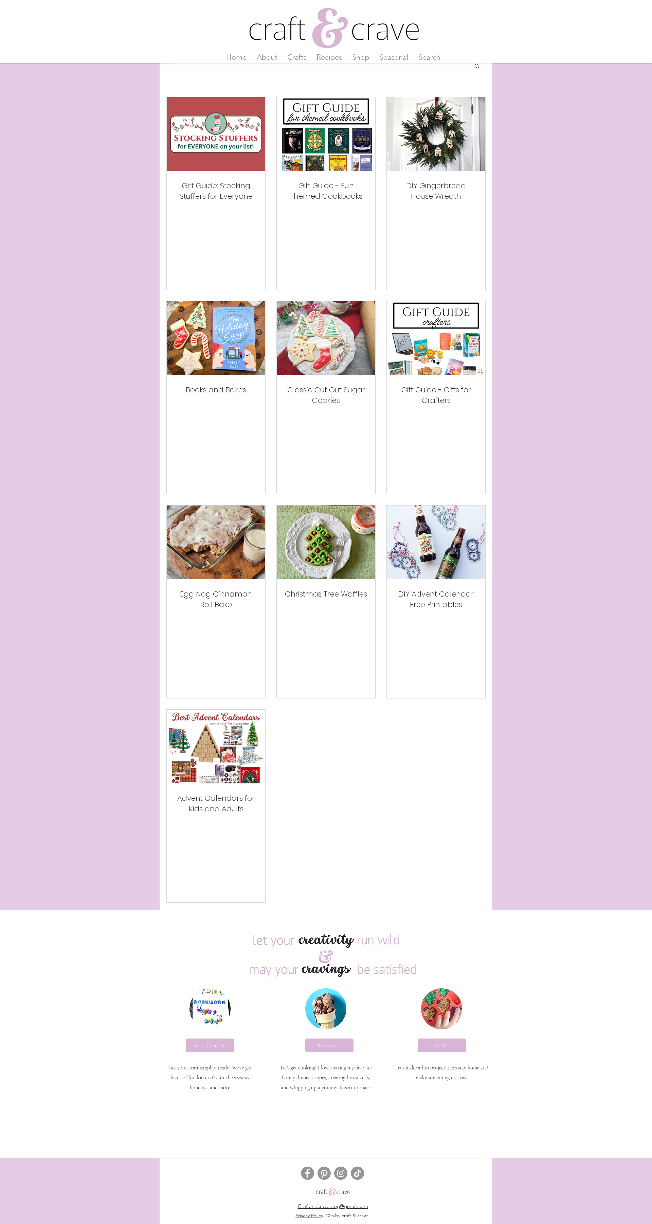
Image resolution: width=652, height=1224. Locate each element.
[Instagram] (340, 1173)
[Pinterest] (324, 1173)
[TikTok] (357, 1173)
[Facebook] (307, 1173)
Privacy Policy (309, 1215)
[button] (477, 66)
